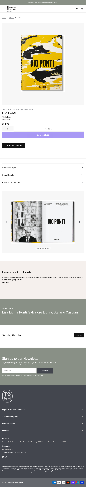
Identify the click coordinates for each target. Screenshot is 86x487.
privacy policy (19, 375)
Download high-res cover (13, 145)
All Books (11, 18)
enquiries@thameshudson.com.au (14, 452)
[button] (4, 9)
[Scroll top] (83, 484)
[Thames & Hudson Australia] (12, 9)
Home (4, 18)
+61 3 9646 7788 (7, 449)
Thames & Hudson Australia (15, 482)
